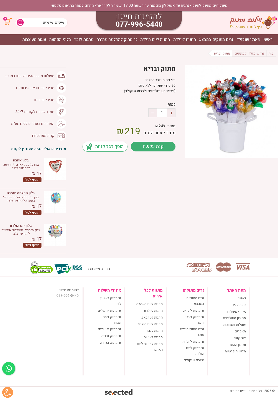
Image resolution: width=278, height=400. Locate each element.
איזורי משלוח (236, 311)
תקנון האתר (238, 344)
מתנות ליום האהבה (149, 304)
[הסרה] (152, 112)
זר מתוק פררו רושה (194, 319)
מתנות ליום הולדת (155, 39)
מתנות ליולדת (184, 39)
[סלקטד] (119, 392)
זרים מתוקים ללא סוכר (192, 332)
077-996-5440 (139, 24)
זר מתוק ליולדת (193, 341)
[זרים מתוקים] (253, 22)
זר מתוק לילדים (193, 310)
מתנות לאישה (153, 337)
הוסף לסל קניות (109, 146)
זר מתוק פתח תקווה (112, 319)
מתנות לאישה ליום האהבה (150, 346)
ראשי (268, 39)
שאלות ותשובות (234, 324)
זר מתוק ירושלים (109, 310)
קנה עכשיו (153, 146)
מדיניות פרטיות (235, 351)
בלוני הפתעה (60, 39)
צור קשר (240, 338)
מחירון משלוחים (234, 318)
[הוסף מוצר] (171, 112)
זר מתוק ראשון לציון (110, 300)
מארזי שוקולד (248, 39)
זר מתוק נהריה (111, 336)
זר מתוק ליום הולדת (195, 350)
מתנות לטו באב (152, 317)
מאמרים (240, 331)
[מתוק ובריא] (231, 111)
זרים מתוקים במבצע (216, 39)
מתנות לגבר (83, 39)
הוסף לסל (32, 179)
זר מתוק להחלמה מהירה (117, 39)
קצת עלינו (239, 304)
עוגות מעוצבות (34, 39)
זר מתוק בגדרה (110, 342)
